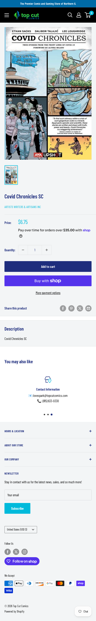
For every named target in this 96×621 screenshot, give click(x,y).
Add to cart (48, 266)
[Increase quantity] (46, 250)
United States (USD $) (17, 529)
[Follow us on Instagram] (24, 552)
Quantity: (9, 250)
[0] (88, 15)
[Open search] (70, 15)
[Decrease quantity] (23, 250)
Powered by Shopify (14, 611)
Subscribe (17, 508)
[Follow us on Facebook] (7, 552)
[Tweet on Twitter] (80, 308)
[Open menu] (6, 15)
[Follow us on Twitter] (16, 552)
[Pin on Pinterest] (71, 308)
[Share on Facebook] (63, 308)
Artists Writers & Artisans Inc (22, 207)
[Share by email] (88, 308)
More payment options (48, 293)
